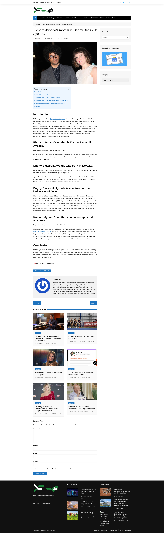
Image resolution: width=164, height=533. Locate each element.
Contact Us (43, 2)
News (102, 18)
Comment (36, 429)
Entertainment (94, 18)
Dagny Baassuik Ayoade (57, 119)
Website (35, 461)
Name (35, 445)
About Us (36, 2)
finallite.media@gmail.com (45, 495)
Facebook (120, 2)
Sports (108, 18)
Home (37, 24)
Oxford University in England (42, 231)
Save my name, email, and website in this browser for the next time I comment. (57, 469)
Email (35, 453)
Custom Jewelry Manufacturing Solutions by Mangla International (122, 491)
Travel (67, 18)
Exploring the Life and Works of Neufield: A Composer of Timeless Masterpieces (48, 338)
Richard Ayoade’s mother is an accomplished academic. (51, 103)
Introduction (39, 92)
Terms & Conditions (125, 530)
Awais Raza (38, 38)
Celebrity (65, 38)
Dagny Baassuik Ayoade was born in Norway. (48, 97)
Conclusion (39, 106)
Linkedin (129, 2)
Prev (38, 303)
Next (92, 303)
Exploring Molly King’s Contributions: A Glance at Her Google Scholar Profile (46, 409)
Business (41, 18)
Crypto (86, 18)
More (113, 18)
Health (74, 18)
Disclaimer (59, 2)
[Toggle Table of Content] (67, 89)
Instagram (126, 2)
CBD (79, 18)
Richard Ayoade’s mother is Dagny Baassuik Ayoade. (50, 94)
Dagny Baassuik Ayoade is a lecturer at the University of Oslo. (52, 100)
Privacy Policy (114, 530)
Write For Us (50, 2)
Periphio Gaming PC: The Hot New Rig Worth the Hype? (88, 491)
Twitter (123, 2)
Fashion (59, 18)
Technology (50, 18)
